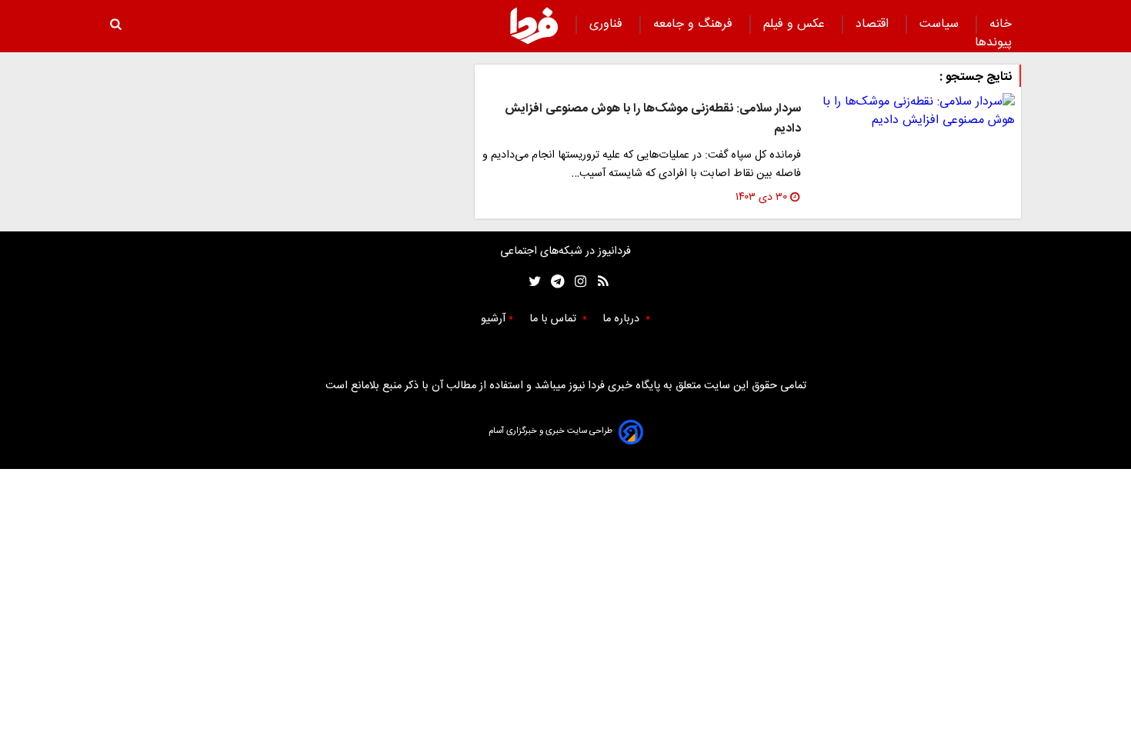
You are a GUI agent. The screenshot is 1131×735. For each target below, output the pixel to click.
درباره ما (622, 319)
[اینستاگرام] (577, 281)
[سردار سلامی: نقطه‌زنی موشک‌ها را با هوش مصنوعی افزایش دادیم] (914, 111)
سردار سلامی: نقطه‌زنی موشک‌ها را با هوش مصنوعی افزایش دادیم (653, 118)
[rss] (598, 281)
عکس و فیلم (796, 24)
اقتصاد (874, 24)
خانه (1000, 24)
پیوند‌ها (993, 42)
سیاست (941, 24)
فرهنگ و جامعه (694, 24)
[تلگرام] (553, 281)
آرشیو (493, 319)
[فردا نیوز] (534, 25)
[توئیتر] (531, 281)
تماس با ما (554, 319)
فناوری (607, 24)
